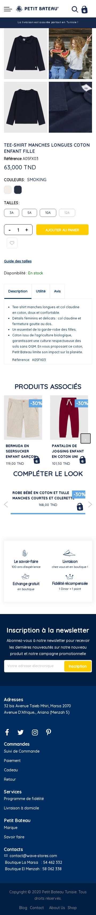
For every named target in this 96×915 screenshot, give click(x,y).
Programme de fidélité (24, 798)
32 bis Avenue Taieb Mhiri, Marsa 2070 (37, 706)
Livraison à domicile (21, 808)
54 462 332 (52, 862)
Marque (10, 827)
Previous (6, 504)
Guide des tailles (17, 261)
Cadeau (11, 770)
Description (17, 291)
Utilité (41, 291)
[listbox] (48, 189)
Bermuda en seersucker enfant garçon (21, 451)
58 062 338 (52, 868)
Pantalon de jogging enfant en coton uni (68, 451)
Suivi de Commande (21, 751)
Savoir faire (14, 837)
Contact (37, 907)
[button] (48, 719)
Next (90, 504)
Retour (10, 779)
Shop (72, 907)
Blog (23, 907)
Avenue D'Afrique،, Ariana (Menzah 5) (37, 712)
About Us (57, 907)
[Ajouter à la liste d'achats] (12, 243)
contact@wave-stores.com (33, 855)
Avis (57, 291)
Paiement (12, 760)
